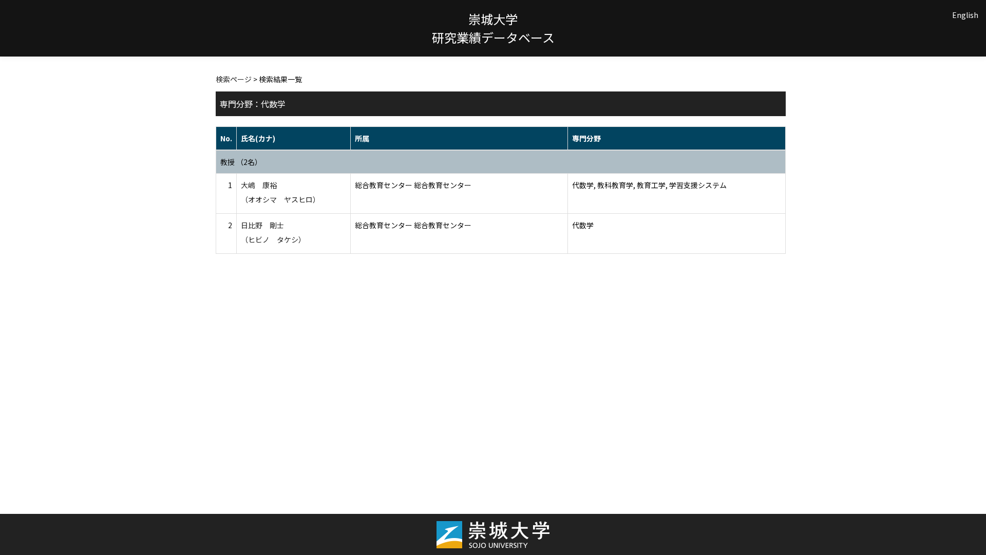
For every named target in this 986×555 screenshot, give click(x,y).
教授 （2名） (241, 162)
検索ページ (234, 79)
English (965, 15)
